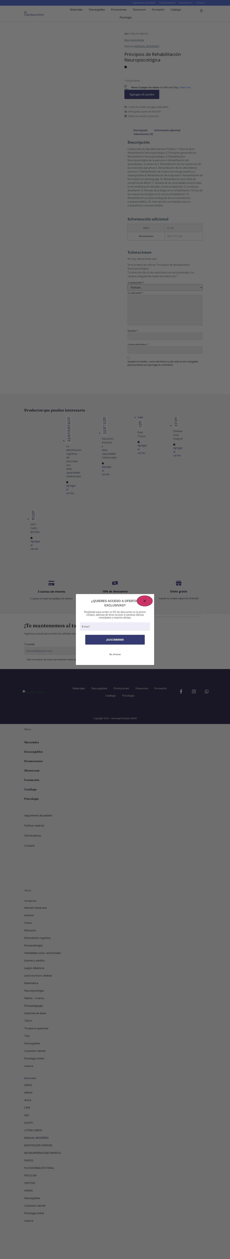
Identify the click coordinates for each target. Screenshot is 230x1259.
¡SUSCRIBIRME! (115, 639)
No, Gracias (115, 654)
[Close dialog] (145, 601)
